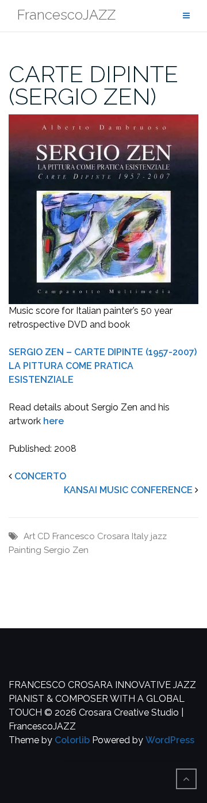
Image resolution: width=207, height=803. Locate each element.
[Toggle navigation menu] (186, 16)
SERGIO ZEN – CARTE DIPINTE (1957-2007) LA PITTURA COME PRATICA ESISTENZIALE (103, 366)
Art (29, 536)
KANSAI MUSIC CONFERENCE (128, 490)
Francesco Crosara (90, 536)
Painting (25, 550)
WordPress (169, 740)
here (53, 421)
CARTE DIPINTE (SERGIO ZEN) (93, 85)
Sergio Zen (66, 550)
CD (43, 536)
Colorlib (72, 740)
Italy (140, 536)
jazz (159, 536)
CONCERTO (40, 476)
